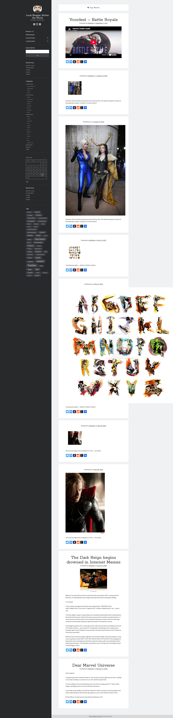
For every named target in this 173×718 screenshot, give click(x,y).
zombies (37, 275)
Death (29, 224)
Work (28, 112)
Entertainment (30, 34)
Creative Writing (31, 86)
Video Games (30, 142)
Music (28, 129)
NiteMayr (91, 23)
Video (28, 140)
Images (28, 125)
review (30, 251)
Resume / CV (30, 31)
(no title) (28, 70)
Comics (29, 119)
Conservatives (31, 218)
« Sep (27, 181)
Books (28, 116)
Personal (29, 105)
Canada (37, 212)
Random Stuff (29, 145)
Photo (29, 242)
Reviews (29, 132)
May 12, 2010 (101, 240)
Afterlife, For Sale (30, 65)
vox (37, 269)
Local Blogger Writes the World (37, 16)
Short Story (30, 254)
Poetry (28, 90)
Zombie (29, 275)
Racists (39, 246)
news (45, 235)
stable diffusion (40, 254)
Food (28, 123)
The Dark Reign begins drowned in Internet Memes (93, 560)
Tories (30, 258)
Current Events (30, 38)
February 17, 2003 (101, 669)
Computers (29, 121)
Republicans (38, 248)
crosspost (31, 221)
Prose (28, 92)
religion (29, 248)
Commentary (30, 99)
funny (29, 226)
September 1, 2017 (102, 23)
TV (27, 138)
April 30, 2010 (101, 426)
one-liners (40, 239)
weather (30, 272)
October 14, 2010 (101, 76)
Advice (28, 97)
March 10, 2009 (102, 565)
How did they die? (32, 229)
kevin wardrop (32, 232)
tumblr (37, 258)
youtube (45, 272)
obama (29, 239)
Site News (29, 110)
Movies (29, 127)
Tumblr (28, 136)
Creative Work (30, 41)
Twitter (27, 149)
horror (35, 226)
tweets (40, 261)
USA (41, 266)
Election (36, 224)
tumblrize (30, 261)
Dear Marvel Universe (93, 665)
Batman (29, 212)
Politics (28, 108)
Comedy (30, 215)
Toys (28, 134)
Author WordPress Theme (95, 716)
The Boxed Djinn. (30, 67)
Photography (30, 88)
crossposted (42, 221)
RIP (46, 251)
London (29, 103)
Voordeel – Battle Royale (93, 19)
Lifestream (29, 101)
